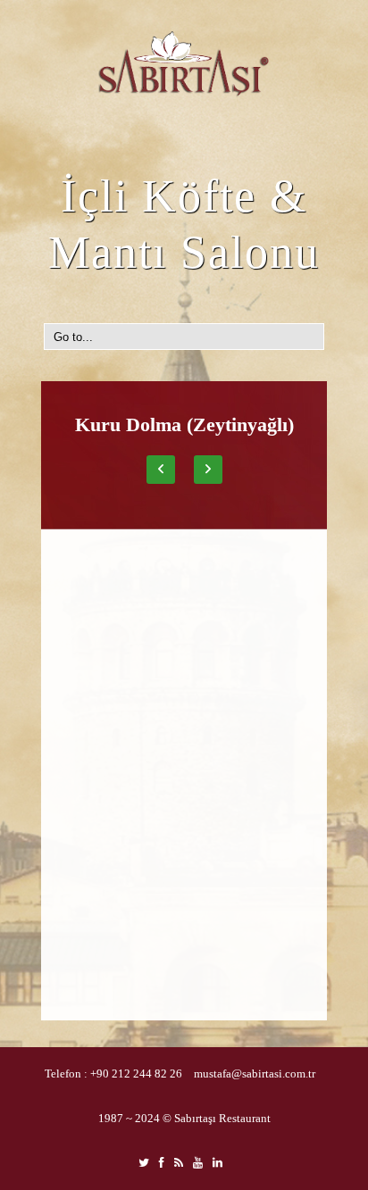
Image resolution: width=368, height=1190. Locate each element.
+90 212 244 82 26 (136, 1073)
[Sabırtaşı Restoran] (184, 64)
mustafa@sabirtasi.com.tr (254, 1073)
